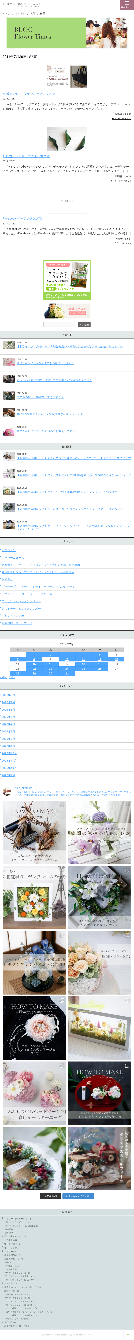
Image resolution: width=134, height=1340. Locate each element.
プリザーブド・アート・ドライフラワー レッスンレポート (38, 587)
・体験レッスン (10, 1262)
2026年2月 (8, 739)
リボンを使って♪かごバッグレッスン (29, 93)
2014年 (20, 13)
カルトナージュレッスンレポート (23, 609)
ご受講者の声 (10, 1240)
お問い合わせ (10, 1322)
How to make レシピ (121, 118)
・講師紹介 (8, 1232)
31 (67, 673)
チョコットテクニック (120, 180)
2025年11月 (9, 760)
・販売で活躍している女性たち (16, 1318)
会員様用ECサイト (13, 1255)
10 (67, 659)
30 (50, 673)
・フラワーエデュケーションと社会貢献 (20, 1225)
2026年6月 (8, 709)
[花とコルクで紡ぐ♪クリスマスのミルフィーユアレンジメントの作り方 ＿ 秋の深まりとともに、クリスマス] (99, 1158)
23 (50, 669)
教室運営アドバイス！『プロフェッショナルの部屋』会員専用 (41, 565)
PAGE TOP (67, 1212)
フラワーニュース (13, 557)
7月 (33, 13)
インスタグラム (11, 1247)
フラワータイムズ (12, 1251)
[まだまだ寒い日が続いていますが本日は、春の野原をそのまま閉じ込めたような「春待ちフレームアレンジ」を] (99, 1028)
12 (99, 659)
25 (83, 669)
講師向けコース (11, 1290)
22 (34, 669)
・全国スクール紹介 (11, 1265)
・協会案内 (8, 1229)
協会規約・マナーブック (17, 623)
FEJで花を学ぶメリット (15, 1236)
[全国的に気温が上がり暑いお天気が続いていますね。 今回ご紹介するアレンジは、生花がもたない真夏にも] (99, 832)
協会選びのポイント (13, 1243)
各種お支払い (10, 1283)
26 (99, 669)
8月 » (12, 677)
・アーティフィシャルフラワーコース (19, 1276)
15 (34, 664)
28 (17, 673)
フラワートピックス (122, 243)
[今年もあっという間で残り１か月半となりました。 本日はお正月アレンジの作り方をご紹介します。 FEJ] (99, 1093)
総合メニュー (127, 7)
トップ (6, 13)
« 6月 (3, 677)
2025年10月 (9, 768)
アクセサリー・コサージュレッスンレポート (30, 594)
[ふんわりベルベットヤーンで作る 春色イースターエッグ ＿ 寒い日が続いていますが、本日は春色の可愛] (34, 1093)
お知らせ (7, 579)
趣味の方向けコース (13, 1258)
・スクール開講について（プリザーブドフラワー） (25, 1308)
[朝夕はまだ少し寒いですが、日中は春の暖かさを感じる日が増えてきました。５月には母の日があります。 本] (99, 963)
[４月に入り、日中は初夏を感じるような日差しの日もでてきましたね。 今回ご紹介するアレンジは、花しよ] (34, 963)
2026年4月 (8, 724)
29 (34, 673)
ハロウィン (9, 550)
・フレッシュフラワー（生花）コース (19, 1279)
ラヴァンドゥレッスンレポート (21, 601)
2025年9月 (8, 775)
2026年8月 (8, 695)
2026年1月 (8, 746)
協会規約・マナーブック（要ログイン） (23, 1287)
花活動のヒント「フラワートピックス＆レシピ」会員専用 (38, 572)
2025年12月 (9, 753)
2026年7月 (8, 702)
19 (99, 664)
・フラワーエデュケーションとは (17, 1294)
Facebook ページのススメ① (22, 218)
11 (83, 659)
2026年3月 (8, 731)
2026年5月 (8, 717)
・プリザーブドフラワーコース (16, 1272)
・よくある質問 (10, 1269)
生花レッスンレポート (16, 616)
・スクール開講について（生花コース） (20, 1315)
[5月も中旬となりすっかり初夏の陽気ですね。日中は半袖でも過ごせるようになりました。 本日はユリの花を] (99, 897)
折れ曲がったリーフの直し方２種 (26, 156)
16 (50, 664)
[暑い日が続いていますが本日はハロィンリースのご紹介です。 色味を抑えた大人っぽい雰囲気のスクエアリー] (34, 832)
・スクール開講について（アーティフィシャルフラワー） (28, 1311)
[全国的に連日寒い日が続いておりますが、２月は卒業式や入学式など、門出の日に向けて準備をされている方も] (34, 1028)
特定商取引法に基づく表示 (16, 1325)
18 (83, 664)
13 (116, 659)
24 (67, 669)
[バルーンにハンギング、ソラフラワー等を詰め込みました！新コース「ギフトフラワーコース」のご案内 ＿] (34, 1158)
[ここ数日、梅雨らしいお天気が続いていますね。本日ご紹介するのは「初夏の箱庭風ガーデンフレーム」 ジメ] (34, 897)
